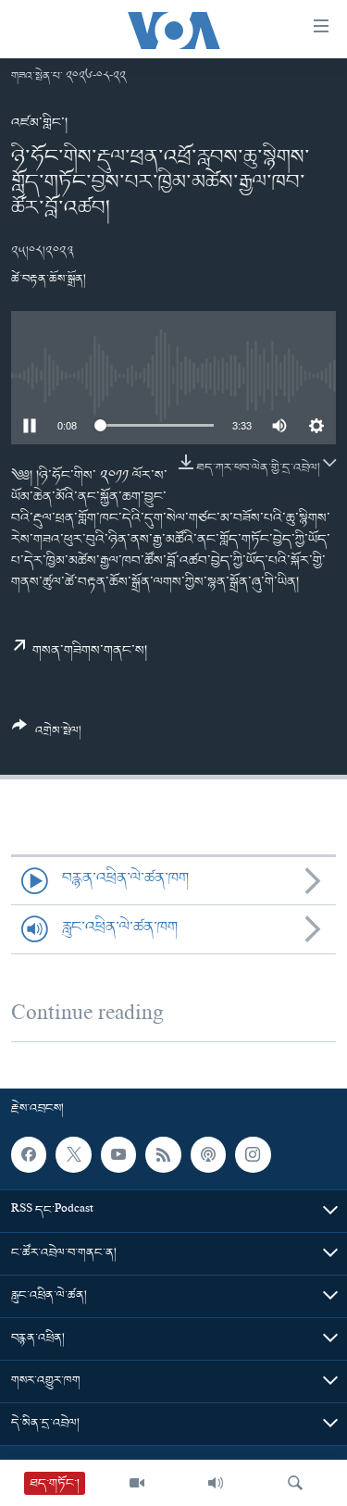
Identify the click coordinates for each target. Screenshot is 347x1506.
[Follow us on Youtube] (118, 1154)
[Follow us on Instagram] (252, 1154)
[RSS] (162, 1154)
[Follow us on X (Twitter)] (73, 1154)
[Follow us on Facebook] (28, 1154)
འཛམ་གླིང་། (39, 123)
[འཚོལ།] (295, 1483)
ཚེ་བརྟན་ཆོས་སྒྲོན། (48, 279)
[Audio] (215, 1483)
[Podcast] (208, 1154)
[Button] (46, 735)
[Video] (137, 1483)
